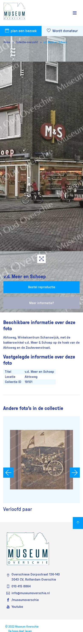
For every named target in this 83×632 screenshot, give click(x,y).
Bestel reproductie (41, 287)
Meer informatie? (41, 303)
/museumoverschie (25, 600)
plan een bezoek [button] (23, 31)
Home (7, 42)
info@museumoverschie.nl (30, 593)
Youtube (17, 606)
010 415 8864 (21, 586)
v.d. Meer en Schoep (55, 42)
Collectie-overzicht (27, 42)
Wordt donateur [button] (65, 31)
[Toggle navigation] (75, 13)
